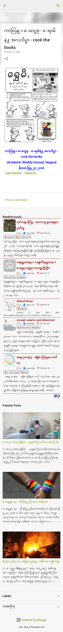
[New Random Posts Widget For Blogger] (56, 396)
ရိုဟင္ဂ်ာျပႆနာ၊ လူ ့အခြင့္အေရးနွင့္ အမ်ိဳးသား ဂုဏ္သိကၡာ (31, 561)
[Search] (58, 5)
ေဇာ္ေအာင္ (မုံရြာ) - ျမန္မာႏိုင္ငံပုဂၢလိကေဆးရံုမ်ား (31, 442)
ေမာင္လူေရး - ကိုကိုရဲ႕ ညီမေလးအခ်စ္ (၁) (25, 501)
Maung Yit (30, 173)
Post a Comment (16, 199)
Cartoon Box (13, 173)
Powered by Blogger (34, 619)
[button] (6, 59)
